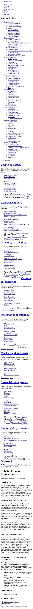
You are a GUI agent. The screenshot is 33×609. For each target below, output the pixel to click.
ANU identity (11, 109)
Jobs (5, 8)
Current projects (12, 149)
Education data (12, 68)
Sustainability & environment (16, 86)
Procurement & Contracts (15, 136)
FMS (30, 309)
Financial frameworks (14, 141)
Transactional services (14, 134)
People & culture (9, 22)
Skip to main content (6, 1)
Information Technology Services (17, 606)
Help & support (12, 104)
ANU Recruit (23, 195)
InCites (21, 239)
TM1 (8, 420)
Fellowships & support (14, 41)
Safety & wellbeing (13, 30)
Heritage (10, 88)
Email (9, 92)
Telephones (11, 99)
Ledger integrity (12, 128)
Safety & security (12, 81)
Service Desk (10, 345)
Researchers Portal (11, 239)
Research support (9, 38)
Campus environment (10, 75)
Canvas (14, 272)
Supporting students (13, 73)
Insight (8, 456)
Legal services (12, 152)
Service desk (22, 272)
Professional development (15, 60)
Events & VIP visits (13, 115)
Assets (9, 126)
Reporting (10, 123)
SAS (21, 275)
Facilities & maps (12, 76)
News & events (8, 9)
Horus (8, 195)
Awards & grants (12, 63)
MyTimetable (10, 277)
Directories (7, 14)
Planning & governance (10, 142)
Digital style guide (13, 110)
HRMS (14, 195)
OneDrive (25, 347)
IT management (12, 105)
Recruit (10, 28)
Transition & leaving (13, 36)
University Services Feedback (14, 459)
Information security (13, 96)
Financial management (10, 120)
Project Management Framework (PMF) (19, 147)
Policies (21, 197)
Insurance (10, 139)
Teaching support (12, 59)
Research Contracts (13, 44)
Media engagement (13, 112)
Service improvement (14, 150)
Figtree (15, 197)
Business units (8, 4)
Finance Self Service (22, 417)
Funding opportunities (14, 39)
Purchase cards (12, 138)
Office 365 (25, 345)
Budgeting (11, 125)
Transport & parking (13, 80)
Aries (14, 234)
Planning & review (13, 144)
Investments (11, 131)
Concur (19, 419)
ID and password (12, 91)
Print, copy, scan (12, 94)
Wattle (8, 272)
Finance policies (16, 423)
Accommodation (12, 84)
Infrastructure (11, 102)
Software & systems (13, 97)
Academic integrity (13, 67)
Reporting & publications (15, 46)
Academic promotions (14, 33)
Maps (5, 12)
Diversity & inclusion (14, 23)
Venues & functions (13, 83)
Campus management (14, 78)
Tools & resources (13, 52)
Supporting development (14, 26)
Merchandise (11, 117)
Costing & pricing (13, 49)
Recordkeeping (12, 157)
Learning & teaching (10, 57)
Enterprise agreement (13, 34)
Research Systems (13, 47)
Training (6, 6)
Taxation (10, 130)
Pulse (30, 195)
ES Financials (10, 417)
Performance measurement (15, 146)
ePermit (15, 309)
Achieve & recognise (13, 31)
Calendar (18, 277)
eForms (8, 197)
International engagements (15, 118)
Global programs (12, 70)
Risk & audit (11, 154)
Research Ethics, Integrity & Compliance (19, 43)
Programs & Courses (12, 275)
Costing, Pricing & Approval (14, 237)
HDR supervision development (16, 55)
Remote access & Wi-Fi (14, 101)
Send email (7, 603)
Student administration (14, 72)
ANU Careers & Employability (16, 65)
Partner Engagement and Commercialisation (20, 51)
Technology (11, 62)
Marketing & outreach (10, 107)
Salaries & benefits (13, 25)
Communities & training (14, 54)
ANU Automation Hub (10, 594)
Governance (11, 155)
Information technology (10, 89)
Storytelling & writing (14, 113)
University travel (12, 121)
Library (6, 11)
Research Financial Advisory (16, 133)
